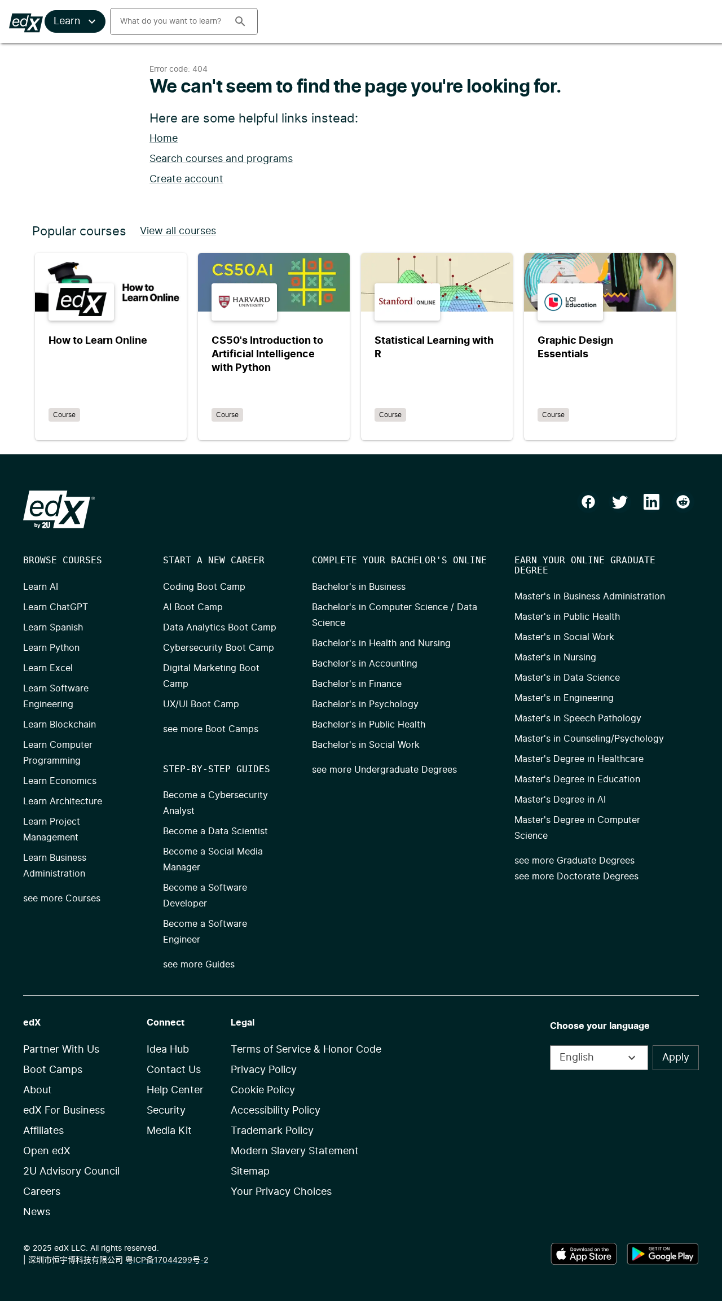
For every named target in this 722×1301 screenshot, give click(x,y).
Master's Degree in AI (560, 799)
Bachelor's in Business (359, 587)
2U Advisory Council (71, 1172)
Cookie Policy (263, 1090)
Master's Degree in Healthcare (579, 759)
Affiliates (43, 1131)
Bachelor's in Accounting (364, 663)
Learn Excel (48, 668)
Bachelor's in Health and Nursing (381, 643)
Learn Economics (59, 781)
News (36, 1212)
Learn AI (40, 587)
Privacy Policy (264, 1070)
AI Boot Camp (193, 607)
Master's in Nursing (555, 657)
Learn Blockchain (59, 724)
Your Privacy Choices (281, 1192)
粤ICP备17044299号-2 (166, 1260)
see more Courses (61, 898)
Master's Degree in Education (577, 779)
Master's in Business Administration (589, 596)
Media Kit (169, 1131)
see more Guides (199, 964)
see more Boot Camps (210, 729)
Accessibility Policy (275, 1111)
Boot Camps (52, 1070)
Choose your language (600, 1026)
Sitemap (250, 1172)
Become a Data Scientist (215, 831)
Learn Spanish (53, 627)
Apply (675, 1058)
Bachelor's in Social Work (366, 745)
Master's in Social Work (564, 637)
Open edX (47, 1151)
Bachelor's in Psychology (365, 704)
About (37, 1090)
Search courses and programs (221, 159)
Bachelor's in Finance (357, 684)
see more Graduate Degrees (574, 860)
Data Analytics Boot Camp (219, 627)
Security (166, 1111)
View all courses (178, 231)
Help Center (175, 1090)
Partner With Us (61, 1050)
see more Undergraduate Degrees (384, 769)
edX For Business (64, 1111)
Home (163, 139)
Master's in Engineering (564, 698)
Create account (186, 179)
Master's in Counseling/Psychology (589, 738)
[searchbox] (167, 21)
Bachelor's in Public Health (368, 724)
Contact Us (174, 1070)
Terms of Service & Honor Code (306, 1050)
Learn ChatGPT (55, 607)
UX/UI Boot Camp (201, 704)
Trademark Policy (272, 1131)
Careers (41, 1192)
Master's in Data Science (567, 677)
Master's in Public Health (567, 616)
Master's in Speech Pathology (577, 718)
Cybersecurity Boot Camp (218, 647)
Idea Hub (168, 1050)
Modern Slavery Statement (295, 1151)
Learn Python (51, 647)
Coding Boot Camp (204, 587)
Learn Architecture (62, 801)
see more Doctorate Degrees (576, 876)
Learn (67, 21)
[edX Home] (59, 509)
